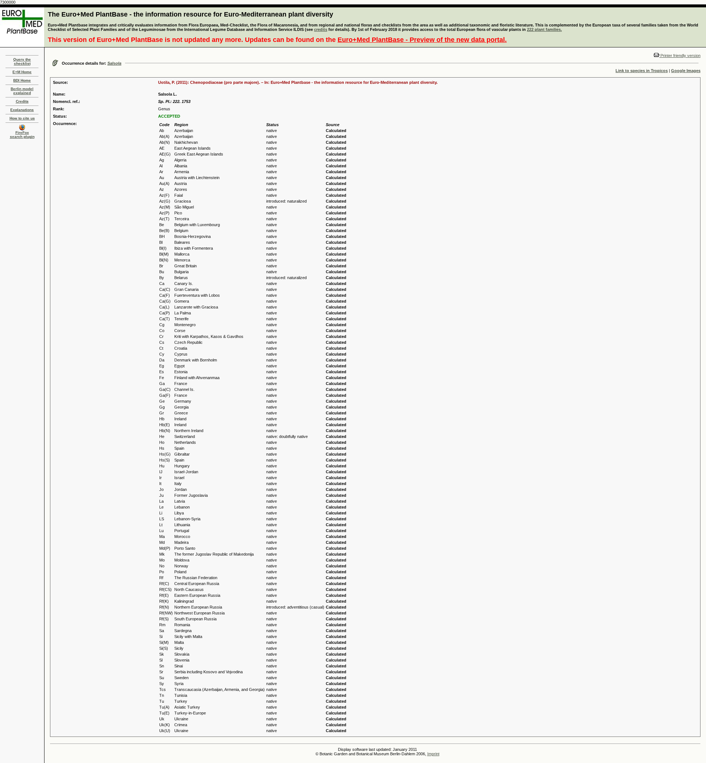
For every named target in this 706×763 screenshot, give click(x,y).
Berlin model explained (22, 91)
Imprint (433, 754)
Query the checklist (22, 61)
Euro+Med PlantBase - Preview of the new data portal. (422, 39)
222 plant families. (544, 29)
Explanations (22, 110)
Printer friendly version (679, 55)
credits (320, 29)
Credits (22, 101)
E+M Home (22, 72)
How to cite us (22, 118)
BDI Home (22, 80)
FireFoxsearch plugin (22, 135)
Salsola (114, 63)
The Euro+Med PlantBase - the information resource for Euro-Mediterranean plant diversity (190, 14)
